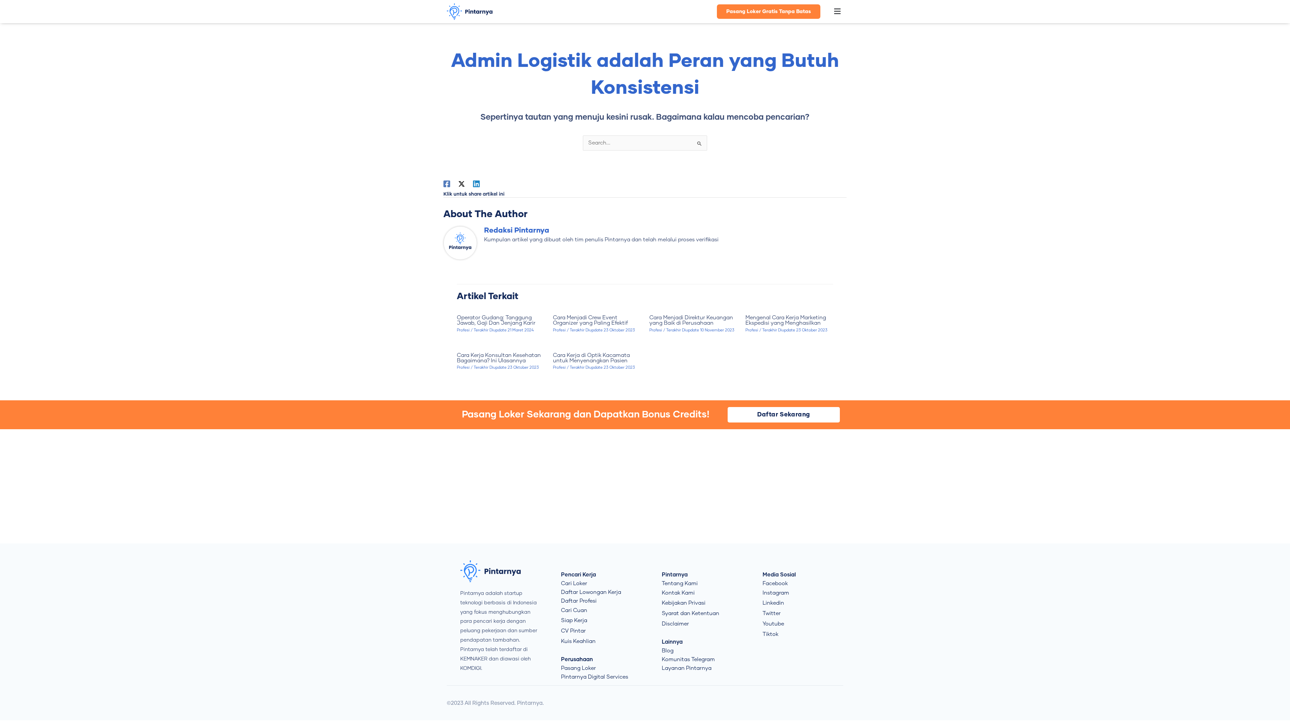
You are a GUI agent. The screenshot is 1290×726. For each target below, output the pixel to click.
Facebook (775, 583)
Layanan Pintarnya (687, 668)
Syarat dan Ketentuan (690, 613)
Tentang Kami (680, 583)
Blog (668, 650)
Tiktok (770, 634)
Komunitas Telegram (688, 659)
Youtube (773, 624)
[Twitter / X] (461, 183)
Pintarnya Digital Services (594, 677)
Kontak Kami (678, 593)
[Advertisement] (645, 486)
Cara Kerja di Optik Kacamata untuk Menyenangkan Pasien (591, 358)
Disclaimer (675, 624)
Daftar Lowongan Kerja (591, 592)
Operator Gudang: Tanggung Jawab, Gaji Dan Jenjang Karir (496, 320)
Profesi (463, 330)
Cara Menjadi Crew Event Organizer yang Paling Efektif (590, 320)
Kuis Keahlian (578, 641)
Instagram (776, 593)
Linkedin (773, 603)
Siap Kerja (574, 620)
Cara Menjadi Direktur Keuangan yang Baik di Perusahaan (691, 320)
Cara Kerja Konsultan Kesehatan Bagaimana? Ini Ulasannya (499, 358)
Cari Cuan (574, 610)
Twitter (772, 613)
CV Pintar (573, 631)
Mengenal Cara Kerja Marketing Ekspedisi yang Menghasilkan (785, 320)
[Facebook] (446, 183)
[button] (834, 12)
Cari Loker (574, 583)
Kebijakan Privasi (683, 603)
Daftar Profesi (579, 601)
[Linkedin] (476, 183)
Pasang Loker (578, 668)
